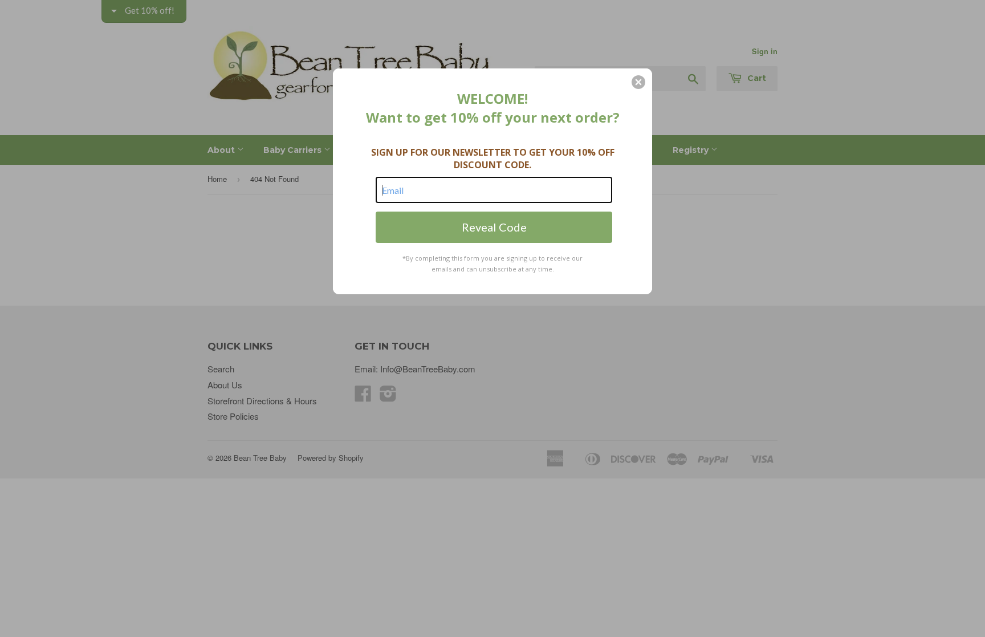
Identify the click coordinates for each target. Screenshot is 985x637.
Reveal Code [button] (494, 227)
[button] (638, 82)
